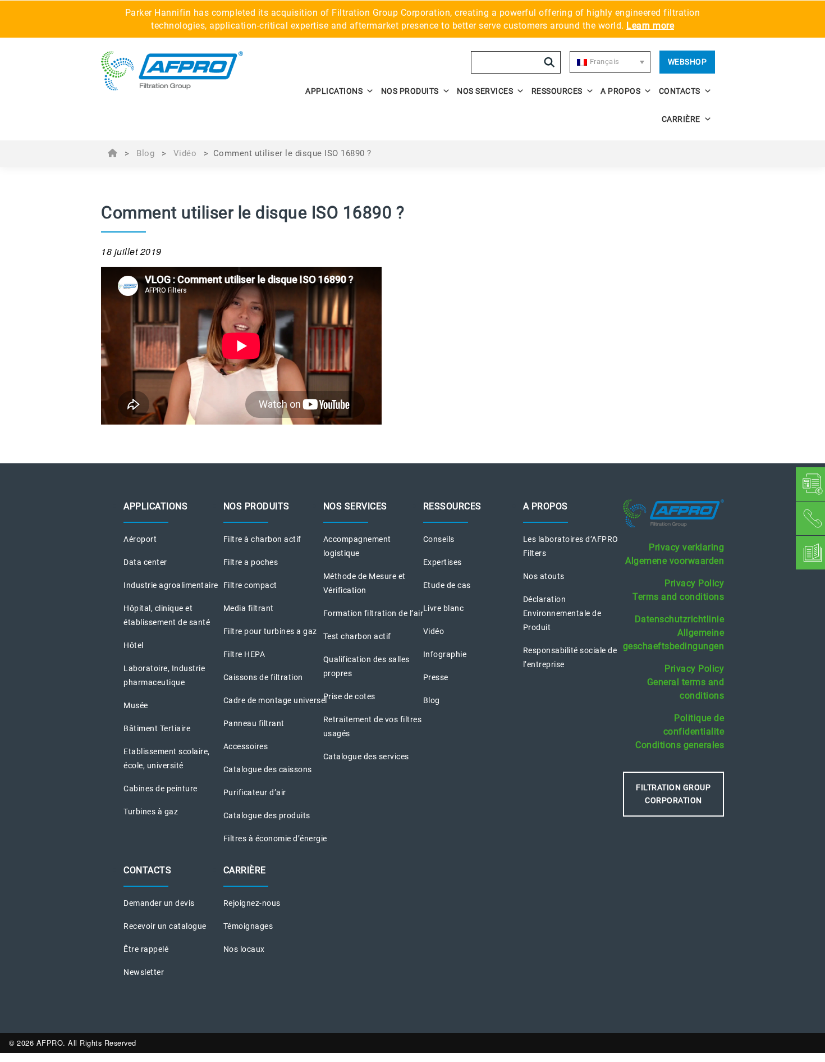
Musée (135, 705)
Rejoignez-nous (252, 903)
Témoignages (248, 926)
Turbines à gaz (150, 811)
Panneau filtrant (254, 723)
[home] (178, 70)
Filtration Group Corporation (673, 794)
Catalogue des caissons (267, 769)
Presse (435, 677)
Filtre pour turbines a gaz (270, 631)
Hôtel (133, 645)
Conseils (439, 539)
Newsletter (143, 972)
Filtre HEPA (244, 654)
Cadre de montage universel (275, 700)
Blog (145, 153)
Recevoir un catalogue (165, 926)
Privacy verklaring (686, 547)
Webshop (687, 61)
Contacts (679, 90)
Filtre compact (250, 585)
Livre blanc (443, 608)
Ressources (557, 90)
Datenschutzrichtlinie (680, 619)
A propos (620, 90)
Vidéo (185, 153)
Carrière (681, 119)
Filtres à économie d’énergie (275, 838)
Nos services (485, 90)
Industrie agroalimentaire (170, 585)
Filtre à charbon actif (262, 539)
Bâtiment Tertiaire (156, 728)
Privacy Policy (694, 583)
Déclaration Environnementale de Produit (562, 613)
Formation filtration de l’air (373, 613)
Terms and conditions (678, 596)
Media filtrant (248, 608)
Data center (145, 562)
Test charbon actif (357, 636)
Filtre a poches (250, 562)
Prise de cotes (349, 696)
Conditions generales (679, 745)
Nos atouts (544, 576)
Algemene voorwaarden (674, 560)
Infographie (445, 654)
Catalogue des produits (266, 815)
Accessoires (245, 746)
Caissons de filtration (263, 677)
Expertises (442, 562)
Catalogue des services (366, 756)
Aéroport (140, 539)
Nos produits (410, 90)
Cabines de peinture (160, 788)
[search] (549, 62)
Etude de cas (447, 585)
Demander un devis (159, 903)
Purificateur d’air (254, 792)
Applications (334, 90)
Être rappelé (145, 949)
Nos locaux (244, 949)
